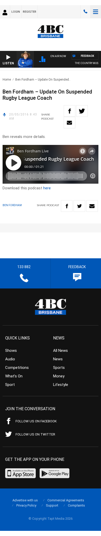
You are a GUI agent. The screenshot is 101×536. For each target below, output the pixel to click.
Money (58, 376)
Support (52, 505)
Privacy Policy (26, 505)
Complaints (76, 505)
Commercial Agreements (65, 500)
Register (29, 11)
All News (60, 350)
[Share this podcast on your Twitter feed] (82, 111)
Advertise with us (25, 500)
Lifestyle (60, 384)
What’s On (14, 376)
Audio (10, 359)
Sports (59, 367)
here (47, 188)
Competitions (17, 367)
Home (7, 79)
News (58, 359)
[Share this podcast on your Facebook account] (69, 111)
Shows (11, 350)
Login (15, 11)
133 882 (85, 11)
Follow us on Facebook (36, 421)
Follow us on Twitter (35, 434)
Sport (10, 384)
